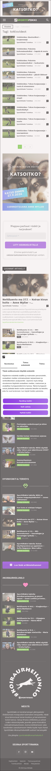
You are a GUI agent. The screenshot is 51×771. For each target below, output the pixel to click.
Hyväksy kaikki (25, 401)
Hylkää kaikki (25, 413)
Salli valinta (25, 407)
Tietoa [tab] (42, 364)
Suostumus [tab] (9, 364)
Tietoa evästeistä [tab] (25, 364)
